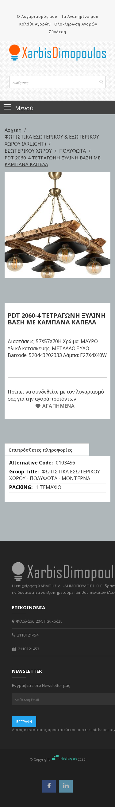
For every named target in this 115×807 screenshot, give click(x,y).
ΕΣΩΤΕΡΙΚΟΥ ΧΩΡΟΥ (29, 150)
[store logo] (57, 53)
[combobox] (57, 82)
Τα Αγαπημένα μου (79, 16)
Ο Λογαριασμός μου (37, 16)
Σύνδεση (57, 31)
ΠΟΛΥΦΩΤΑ (73, 150)
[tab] (47, 449)
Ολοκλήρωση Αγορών (75, 24)
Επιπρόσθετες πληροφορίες (40, 450)
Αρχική (14, 130)
